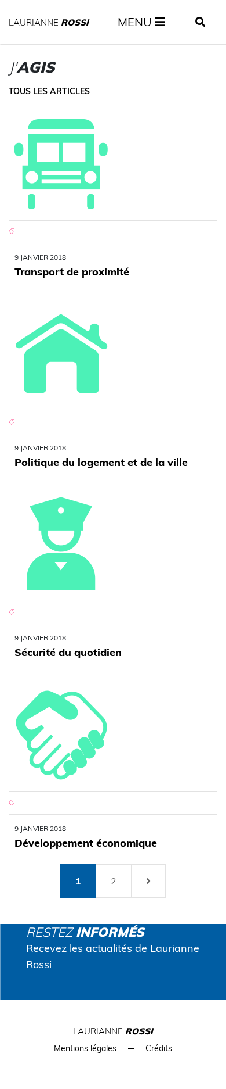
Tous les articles (49, 91)
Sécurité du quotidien (68, 652)
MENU (136, 22)
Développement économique (85, 843)
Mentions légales (85, 1048)
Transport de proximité (71, 271)
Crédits (158, 1048)
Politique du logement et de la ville (101, 462)
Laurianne (49, 22)
